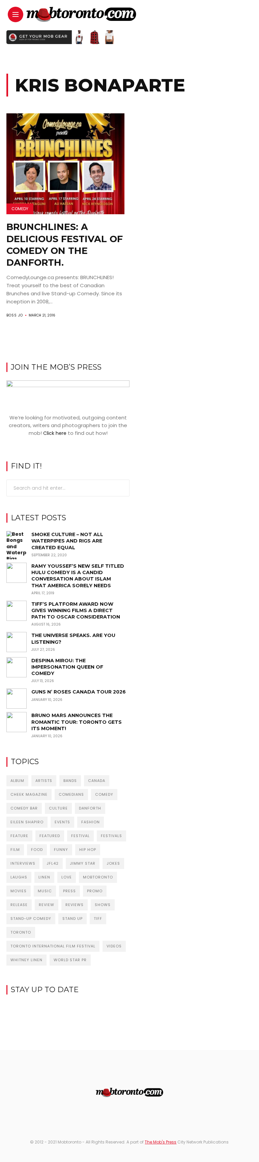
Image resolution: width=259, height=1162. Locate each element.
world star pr (70, 960)
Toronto (20, 932)
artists (43, 780)
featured (49, 835)
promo (95, 891)
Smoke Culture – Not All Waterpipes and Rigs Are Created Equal (67, 540)
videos (114, 946)
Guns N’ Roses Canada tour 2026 (78, 692)
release (19, 904)
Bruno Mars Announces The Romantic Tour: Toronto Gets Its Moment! (76, 721)
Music (45, 891)
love (66, 877)
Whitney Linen (26, 960)
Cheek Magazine (29, 794)
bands (70, 780)
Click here (54, 433)
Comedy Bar (24, 808)
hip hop (87, 849)
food (37, 849)
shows (103, 904)
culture (58, 808)
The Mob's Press (160, 1142)
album (17, 780)
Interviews (22, 863)
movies (18, 891)
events (62, 822)
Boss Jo (14, 315)
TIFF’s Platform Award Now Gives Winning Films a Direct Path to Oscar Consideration (75, 610)
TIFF (98, 918)
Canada (96, 780)
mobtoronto (98, 877)
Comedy (19, 209)
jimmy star (82, 863)
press (69, 891)
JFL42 (53, 863)
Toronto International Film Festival (52, 946)
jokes (113, 863)
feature (19, 835)
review (46, 904)
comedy (104, 794)
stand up (72, 918)
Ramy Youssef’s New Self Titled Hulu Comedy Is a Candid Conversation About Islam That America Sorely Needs (77, 576)
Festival (80, 835)
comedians (71, 794)
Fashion (90, 822)
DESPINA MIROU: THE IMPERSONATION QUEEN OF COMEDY (67, 667)
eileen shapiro (27, 822)
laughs (18, 877)
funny (61, 849)
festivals (111, 835)
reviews (74, 904)
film (15, 849)
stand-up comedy (30, 918)
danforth (90, 808)
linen (44, 877)
